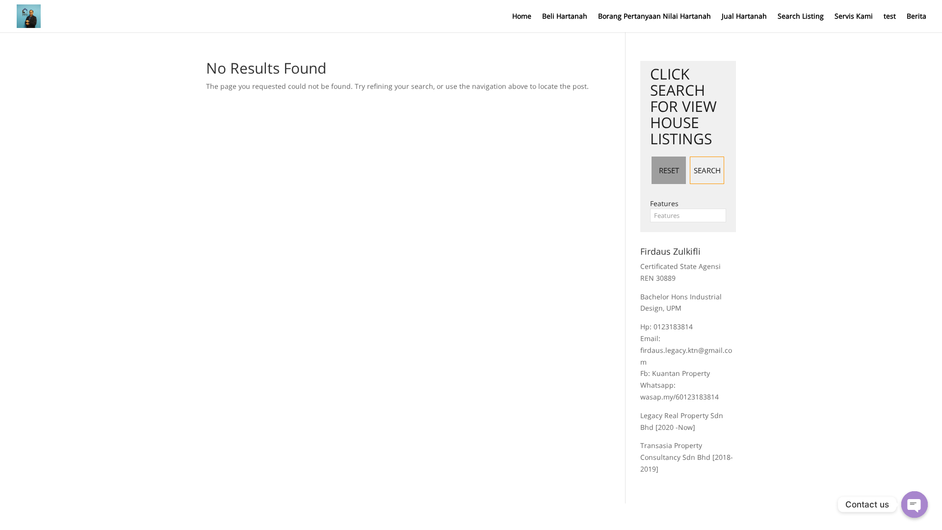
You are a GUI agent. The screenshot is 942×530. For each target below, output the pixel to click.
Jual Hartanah (744, 17)
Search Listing (801, 17)
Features (664, 203)
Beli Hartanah (564, 17)
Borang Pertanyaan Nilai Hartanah (654, 17)
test (890, 17)
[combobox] (688, 215)
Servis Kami (854, 17)
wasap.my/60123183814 (679, 396)
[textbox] (688, 215)
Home (521, 17)
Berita (916, 17)
